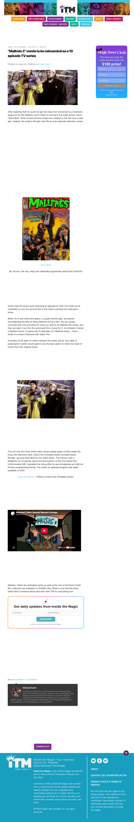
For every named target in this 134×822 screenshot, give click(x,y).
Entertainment (55, 19)
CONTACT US (98, 775)
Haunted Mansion (26, 477)
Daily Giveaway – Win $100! (55, 24)
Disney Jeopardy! (113, 19)
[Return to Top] (126, 753)
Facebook (99, 760)
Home (10, 47)
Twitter (105, 760)
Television (32, 680)
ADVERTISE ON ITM (116, 775)
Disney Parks (18, 19)
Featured (70, 19)
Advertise (85, 24)
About (74, 24)
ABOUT (94, 769)
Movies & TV (33, 47)
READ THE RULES (112, 95)
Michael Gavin (43, 64)
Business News (85, 19)
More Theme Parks (36, 19)
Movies (43, 47)
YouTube (93, 760)
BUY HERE (46, 265)
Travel (99, 19)
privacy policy (97, 794)
